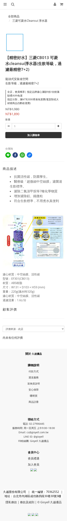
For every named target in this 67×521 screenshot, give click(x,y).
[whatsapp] (22, 155)
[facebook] (15, 155)
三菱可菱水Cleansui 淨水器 (29, 21)
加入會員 (33, 464)
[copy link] (29, 155)
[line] (8, 155)
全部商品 (13, 16)
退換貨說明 (33, 383)
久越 (34, 353)
